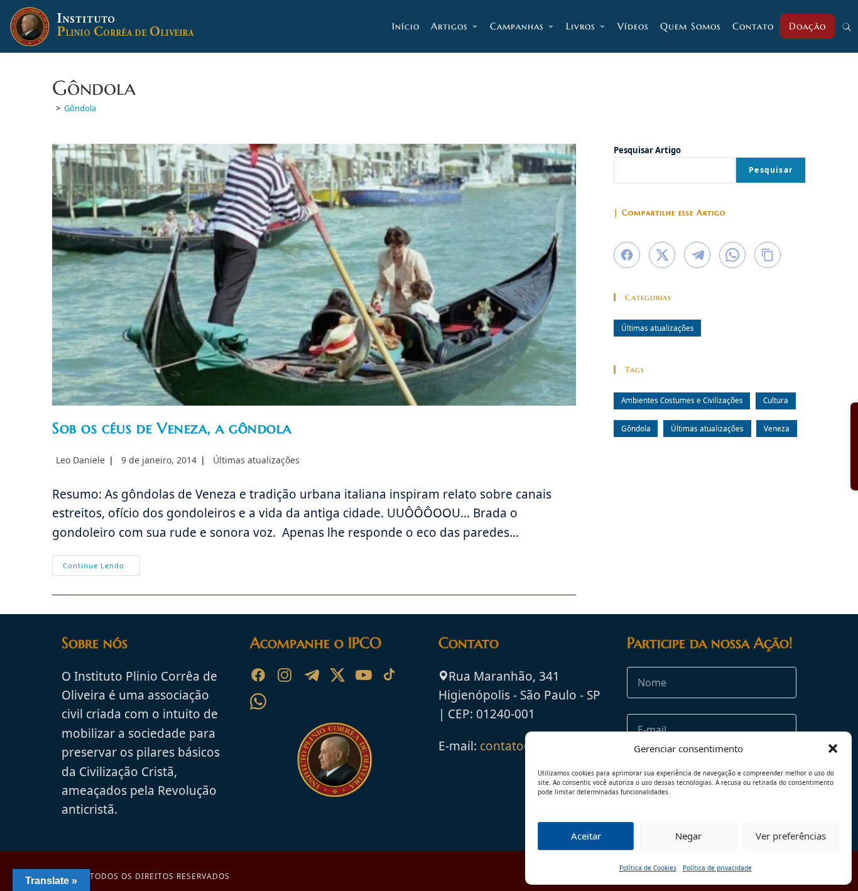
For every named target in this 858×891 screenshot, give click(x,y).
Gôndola (80, 108)
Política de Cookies (647, 867)
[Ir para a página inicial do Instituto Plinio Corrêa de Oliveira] (334, 758)
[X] (337, 675)
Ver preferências (791, 835)
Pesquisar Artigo (647, 150)
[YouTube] (364, 675)
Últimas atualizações (256, 460)
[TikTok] (390, 675)
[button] (833, 748)
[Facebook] (258, 675)
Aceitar (586, 835)
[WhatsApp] (258, 701)
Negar (688, 835)
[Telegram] (311, 675)
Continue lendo (101, 567)
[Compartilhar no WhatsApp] (732, 255)
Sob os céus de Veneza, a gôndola (171, 428)
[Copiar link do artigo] (767, 255)
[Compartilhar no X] (662, 255)
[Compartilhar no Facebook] (627, 255)
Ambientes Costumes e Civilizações (682, 400)
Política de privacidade (717, 867)
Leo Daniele (80, 460)
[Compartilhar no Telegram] (697, 255)
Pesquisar (771, 170)
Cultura (775, 400)
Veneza (777, 428)
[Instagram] (284, 675)
